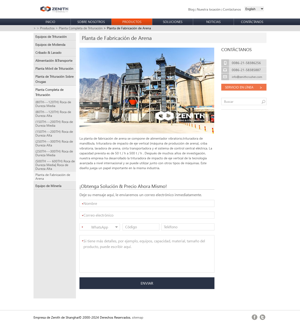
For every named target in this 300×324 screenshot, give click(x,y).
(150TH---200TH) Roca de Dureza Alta (54, 133)
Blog (191, 9)
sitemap (137, 317)
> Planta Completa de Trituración (79, 28)
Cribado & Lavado (48, 52)
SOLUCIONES (172, 21)
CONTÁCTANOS (252, 21)
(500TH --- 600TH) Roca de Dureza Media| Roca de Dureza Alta (55, 165)
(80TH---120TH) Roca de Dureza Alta (53, 114)
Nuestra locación (209, 9)
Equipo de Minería (48, 185)
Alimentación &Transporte (53, 60)
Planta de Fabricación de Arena (52, 176)
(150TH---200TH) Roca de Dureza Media (54, 123)
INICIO (50, 21)
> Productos (46, 28)
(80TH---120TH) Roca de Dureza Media (53, 104)
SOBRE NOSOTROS (91, 21)
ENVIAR (147, 283)
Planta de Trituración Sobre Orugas (54, 79)
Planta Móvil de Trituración (54, 68)
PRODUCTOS (131, 21)
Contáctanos (232, 9)
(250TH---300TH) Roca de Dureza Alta (54, 143)
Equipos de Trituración (51, 36)
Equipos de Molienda (50, 44)
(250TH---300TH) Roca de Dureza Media (54, 153)
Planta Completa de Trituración (49, 92)
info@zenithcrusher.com (247, 77)
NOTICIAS (213, 21)
